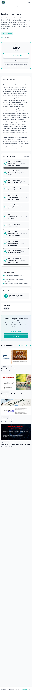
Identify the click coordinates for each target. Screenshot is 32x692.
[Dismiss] (30, 690)
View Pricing (16, 336)
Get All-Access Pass (16, 55)
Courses (8, 7)
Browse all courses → (25, 345)
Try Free (24, 689)
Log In (16, 60)
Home (2, 7)
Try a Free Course (16, 331)
